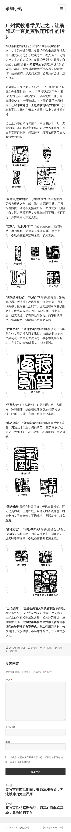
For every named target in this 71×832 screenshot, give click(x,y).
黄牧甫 (13, 651)
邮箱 (7, 741)
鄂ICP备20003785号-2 (54, 827)
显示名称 (10, 726)
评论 (8, 680)
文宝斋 (34, 647)
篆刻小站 (13, 8)
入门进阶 (47, 647)
